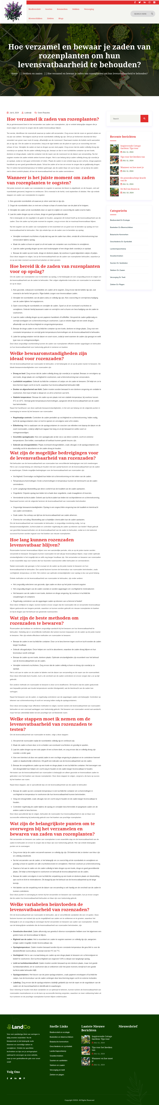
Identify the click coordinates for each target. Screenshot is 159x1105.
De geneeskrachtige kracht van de (133, 179)
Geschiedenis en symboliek (121, 242)
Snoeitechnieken (116, 256)
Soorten (48, 9)
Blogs (61, 18)
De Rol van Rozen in (129, 189)
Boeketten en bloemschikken (121, 227)
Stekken (75, 9)
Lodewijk (28, 113)
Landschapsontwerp (118, 249)
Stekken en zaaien (117, 270)
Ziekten (50, 18)
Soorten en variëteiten (119, 263)
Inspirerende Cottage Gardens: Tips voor (130, 147)
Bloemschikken (35, 18)
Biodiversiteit (35, 9)
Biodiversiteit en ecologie (120, 220)
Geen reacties (43, 113)
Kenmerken (62, 9)
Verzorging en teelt (117, 277)
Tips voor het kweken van (132, 156)
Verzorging (89, 9)
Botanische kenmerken (119, 234)
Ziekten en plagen (117, 284)
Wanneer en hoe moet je (132, 167)
